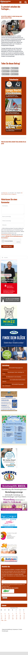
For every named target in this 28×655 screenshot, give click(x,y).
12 (5, 615)
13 (9, 615)
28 (12, 618)
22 (16, 617)
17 (24, 615)
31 (24, 618)
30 (20, 618)
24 (24, 617)
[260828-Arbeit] (13, 99)
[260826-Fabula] (13, 82)
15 (16, 615)
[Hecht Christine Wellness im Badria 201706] (9, 543)
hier (2, 577)
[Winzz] (9, 305)
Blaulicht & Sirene (7, 194)
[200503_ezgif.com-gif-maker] (9, 449)
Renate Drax (5, 192)
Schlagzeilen (13, 194)
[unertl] (9, 471)
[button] (6, 68)
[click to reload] (8, 591)
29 (16, 618)
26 (5, 618)
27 (9, 618)
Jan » (5, 620)
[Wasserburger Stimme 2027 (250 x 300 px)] (9, 392)
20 (9, 617)
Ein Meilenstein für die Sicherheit (13, 376)
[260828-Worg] (14, 116)
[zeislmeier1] (9, 557)
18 (1, 617)
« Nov (2, 620)
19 (5, 617)
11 (1, 615)
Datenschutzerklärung (14, 584)
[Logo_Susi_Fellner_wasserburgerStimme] (9, 514)
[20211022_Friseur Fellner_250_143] (9, 531)
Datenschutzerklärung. (6, 234)
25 (1, 618)
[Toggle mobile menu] (20, 2)
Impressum (15, 629)
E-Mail (3, 579)
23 (20, 617)
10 (24, 613)
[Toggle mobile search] (26, 2)
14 (12, 615)
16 (20, 615)
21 (12, 617)
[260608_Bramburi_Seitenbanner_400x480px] (14, 414)
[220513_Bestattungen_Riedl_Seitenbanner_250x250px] (14, 484)
